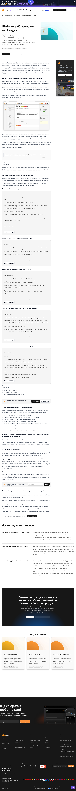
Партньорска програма (35, 745)
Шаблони (47, 745)
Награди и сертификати (35, 740)
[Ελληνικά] (34, 779)
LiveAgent (11, 37)
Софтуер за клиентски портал (66, 753)
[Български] (26, 779)
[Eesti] (41, 779)
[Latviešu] (58, 779)
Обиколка (4, 748)
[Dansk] (30, 779)
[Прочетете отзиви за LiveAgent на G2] (43, 766)
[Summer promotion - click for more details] (38, 3)
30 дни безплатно (45, 401)
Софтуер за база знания (65, 737)
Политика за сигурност (39, 786)
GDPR (60, 786)
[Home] (2, 15)
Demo (3, 738)
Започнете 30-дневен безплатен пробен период (9, 721)
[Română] (68, 779)
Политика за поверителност (51, 786)
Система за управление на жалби (67, 751)
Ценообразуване (5, 740)
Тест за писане (48, 747)
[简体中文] (52, 780)
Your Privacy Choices (54, 788)
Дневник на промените (19, 745)
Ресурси (25, 9)
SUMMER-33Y (18, 5)
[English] (36, 779)
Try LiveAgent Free (65, 75)
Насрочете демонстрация (23, 721)
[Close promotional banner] (74, 2)
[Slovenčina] (73, 779)
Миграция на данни (19, 740)
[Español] (38, 779)
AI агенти (13, 10)
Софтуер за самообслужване (66, 746)
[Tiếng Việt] (50, 780)
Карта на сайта (66, 786)
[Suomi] (43, 779)
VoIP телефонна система (65, 744)
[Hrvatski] (47, 779)
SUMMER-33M (7, 5)
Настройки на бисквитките (40, 788)
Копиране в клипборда (9, 232)
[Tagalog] (48, 780)
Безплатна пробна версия (59, 10)
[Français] (45, 779)
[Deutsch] (32, 779)
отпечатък (32, 747)
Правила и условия (28, 786)
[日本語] (53, 779)
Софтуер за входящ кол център (66, 749)
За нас (31, 737)
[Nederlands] (60, 779)
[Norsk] (62, 779)
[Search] (51, 10)
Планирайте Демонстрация (18, 53)
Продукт (19, 9)
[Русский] (70, 779)
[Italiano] (51, 779)
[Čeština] (28, 779)
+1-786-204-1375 (7, 770)
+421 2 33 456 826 (8, 766)
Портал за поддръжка (19, 737)
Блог (46, 737)
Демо (68, 10)
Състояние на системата (20, 742)
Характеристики (5, 743)
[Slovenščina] (44, 780)
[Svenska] (46, 780)
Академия (47, 742)
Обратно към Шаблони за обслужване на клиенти (14, 516)
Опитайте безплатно (31, 516)
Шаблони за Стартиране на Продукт (29, 15)
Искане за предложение (20, 747)
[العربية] (23, 779)
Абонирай (47, 484)
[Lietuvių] (55, 779)
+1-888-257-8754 (7, 768)
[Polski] (64, 779)
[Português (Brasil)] (66, 779)
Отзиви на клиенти (34, 742)
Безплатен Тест (6, 53)
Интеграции (4, 745)
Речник (46, 740)
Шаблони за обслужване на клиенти (12, 15)
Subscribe (71, 766)
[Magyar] (49, 779)
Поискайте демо (35, 401)
